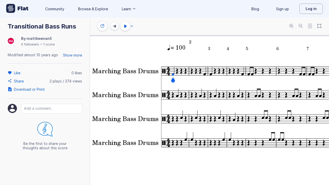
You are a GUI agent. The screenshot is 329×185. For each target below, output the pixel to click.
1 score (49, 44)
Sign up (282, 9)
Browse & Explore (93, 9)
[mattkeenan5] (11, 41)
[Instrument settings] (102, 26)
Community (54, 9)
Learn (126, 9)
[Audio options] (132, 26)
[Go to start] (114, 26)
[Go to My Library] (17, 9)
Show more (72, 55)
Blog (255, 9)
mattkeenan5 (39, 38)
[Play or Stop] (125, 26)
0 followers (30, 44)
